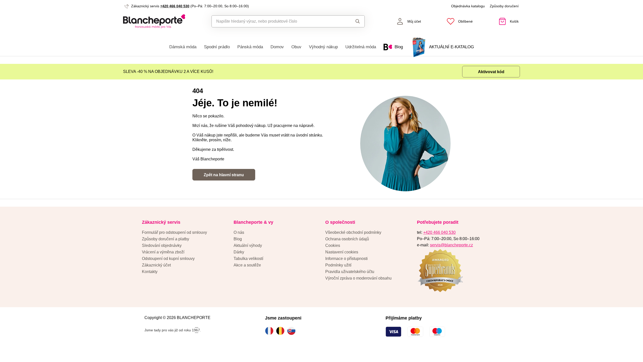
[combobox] (277, 21)
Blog (238, 239)
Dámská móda (182, 46)
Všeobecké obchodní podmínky (353, 232)
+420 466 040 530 (174, 6)
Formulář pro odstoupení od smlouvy (174, 232)
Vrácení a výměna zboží (163, 252)
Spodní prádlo (217, 46)
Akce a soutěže (247, 265)
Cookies (332, 245)
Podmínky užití (338, 265)
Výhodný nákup (323, 46)
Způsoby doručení (504, 6)
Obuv (296, 46)
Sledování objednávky (162, 245)
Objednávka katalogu (468, 6)
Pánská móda (250, 46)
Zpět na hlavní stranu (224, 175)
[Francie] (270, 331)
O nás (239, 232)
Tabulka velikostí (248, 258)
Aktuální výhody (248, 245)
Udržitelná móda (360, 46)
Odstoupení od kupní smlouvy (168, 258)
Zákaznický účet (156, 265)
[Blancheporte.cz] (154, 21)
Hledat (352, 21)
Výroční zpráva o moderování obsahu (358, 278)
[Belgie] (281, 331)
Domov (277, 46)
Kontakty (149, 271)
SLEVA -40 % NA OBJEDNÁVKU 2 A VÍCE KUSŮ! (168, 71)
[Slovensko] (292, 331)
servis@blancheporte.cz (451, 245)
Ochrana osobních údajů (347, 239)
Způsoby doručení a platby (165, 239)
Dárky (239, 252)
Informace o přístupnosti (346, 258)
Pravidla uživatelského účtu (349, 271)
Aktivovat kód (491, 72)
